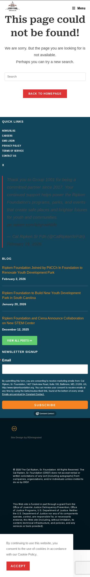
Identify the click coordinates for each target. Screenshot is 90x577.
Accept (18, 566)
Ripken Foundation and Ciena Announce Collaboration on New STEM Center (43, 320)
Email (6, 360)
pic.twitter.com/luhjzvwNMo (32, 224)
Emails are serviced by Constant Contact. (23, 394)
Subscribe (45, 405)
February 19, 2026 (24, 244)
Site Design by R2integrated (26, 437)
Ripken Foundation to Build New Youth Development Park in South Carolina (41, 295)
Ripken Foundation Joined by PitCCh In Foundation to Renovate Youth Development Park (42, 270)
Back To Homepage (45, 93)
